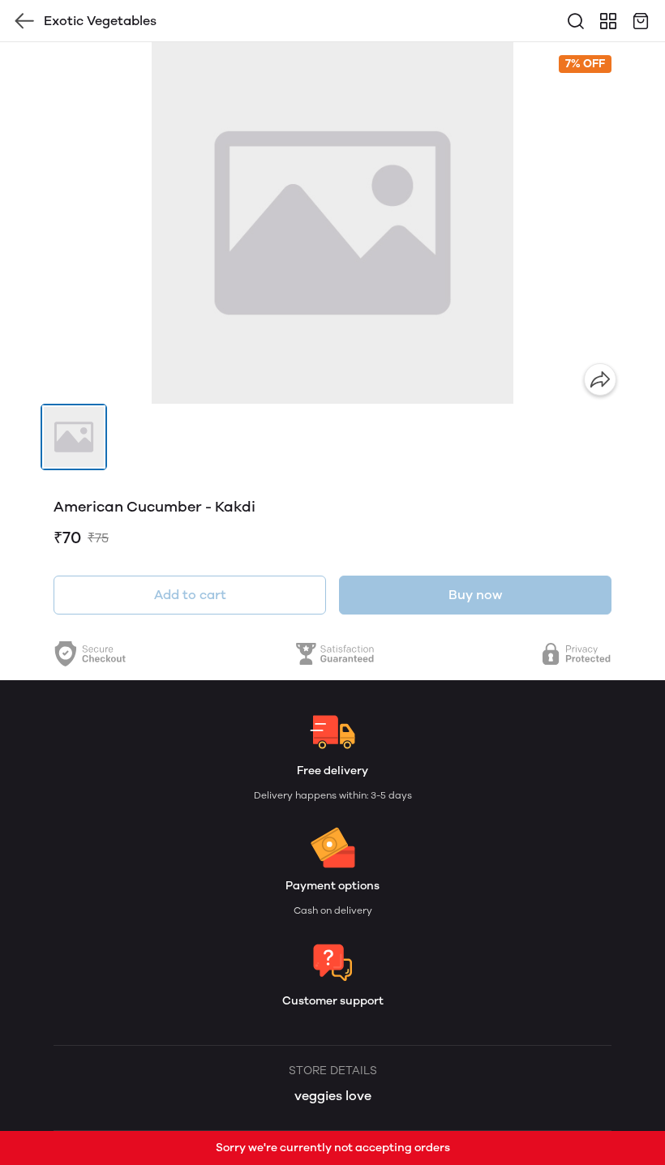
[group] (332, 223)
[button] (74, 437)
